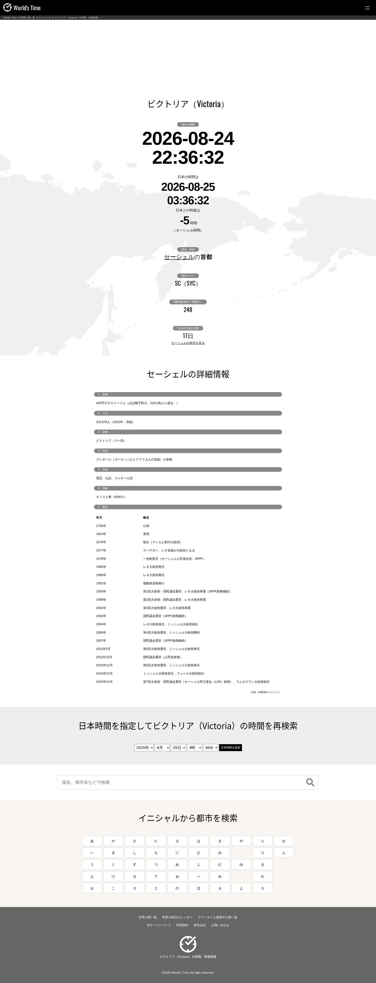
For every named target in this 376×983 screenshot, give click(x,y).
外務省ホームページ (269, 692)
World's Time (10, 18)
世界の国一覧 (28, 18)
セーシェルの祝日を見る (188, 343)
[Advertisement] (188, 52)
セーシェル (45, 18)
